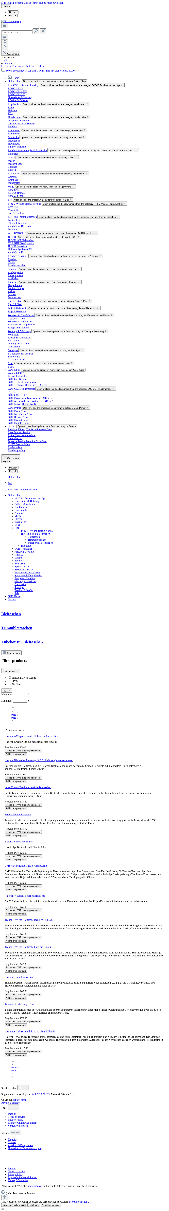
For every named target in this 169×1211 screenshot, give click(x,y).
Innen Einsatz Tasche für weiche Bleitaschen (28, 787)
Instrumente (21, 522)
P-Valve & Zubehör (25, 504)
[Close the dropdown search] (43, 31)
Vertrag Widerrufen (18, 1125)
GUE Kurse (14, 596)
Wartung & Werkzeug (26, 581)
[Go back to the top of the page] (4, 1197)
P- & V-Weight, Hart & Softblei (37, 530)
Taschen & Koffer (24, 590)
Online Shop (14, 495)
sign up (8, 63)
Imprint (12, 1113)
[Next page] (12, 721)
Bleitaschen (34, 536)
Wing (17, 524)
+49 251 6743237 (41, 1094)
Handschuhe (21, 510)
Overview (6, 66)
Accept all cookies (51, 1205)
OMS (15, 681)
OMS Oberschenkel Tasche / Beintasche (26, 865)
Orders (40, 66)
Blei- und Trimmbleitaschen (35, 533)
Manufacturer (9, 671)
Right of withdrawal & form (22, 1122)
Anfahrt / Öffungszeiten (20, 1145)
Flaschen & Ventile (24, 551)
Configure (34, 1205)
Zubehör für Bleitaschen (40, 542)
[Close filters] (2, 668)
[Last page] (12, 724)
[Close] (2, 1209)
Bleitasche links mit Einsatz (19, 841)
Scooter (18, 560)
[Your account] (4, 47)
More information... (79, 1201)
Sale (17, 593)
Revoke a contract (10, 1102)
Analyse (19, 554)
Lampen (19, 557)
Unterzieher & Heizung (27, 501)
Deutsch (13, 12)
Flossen (18, 519)
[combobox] (16, 32)
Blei (17, 527)
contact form (19, 1099)
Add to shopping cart (16, 754)
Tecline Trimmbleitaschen (18, 814)
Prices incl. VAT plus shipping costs (23, 750)
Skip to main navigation (51, 2)
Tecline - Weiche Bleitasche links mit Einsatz (28, 947)
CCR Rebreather (23, 548)
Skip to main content (12, 2)
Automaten (20, 513)
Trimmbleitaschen (37, 539)
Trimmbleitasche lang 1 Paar (19, 1004)
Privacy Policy (15, 1119)
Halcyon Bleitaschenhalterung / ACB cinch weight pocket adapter (39, 760)
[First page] (12, 708)
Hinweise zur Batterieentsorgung (25, 1148)
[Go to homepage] (11, 21)
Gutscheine (20, 584)
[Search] (36, 31)
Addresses (31, 66)
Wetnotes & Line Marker (27, 572)
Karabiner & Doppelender (28, 575)
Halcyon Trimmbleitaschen (19, 977)
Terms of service (16, 1116)
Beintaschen (21, 563)
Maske (18, 516)
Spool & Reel (22, 566)
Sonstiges (19, 587)
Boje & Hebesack (24, 569)
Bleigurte (26, 545)
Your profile (18, 66)
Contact (12, 1142)
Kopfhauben (21, 507)
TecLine (16, 684)
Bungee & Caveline (25, 578)
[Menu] (4, 25)
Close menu (13, 54)
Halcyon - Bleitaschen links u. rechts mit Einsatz (30, 1031)
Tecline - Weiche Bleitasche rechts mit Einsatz (28, 919)
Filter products (13, 653)
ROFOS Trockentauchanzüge (30, 498)
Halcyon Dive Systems (24, 677)
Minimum (15, 694)
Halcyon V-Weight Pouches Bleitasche (25, 895)
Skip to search (31, 2)
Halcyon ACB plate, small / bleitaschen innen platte (31, 736)
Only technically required (14, 1205)
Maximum (15, 700)
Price (5, 691)
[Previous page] (12, 711)
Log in (4, 60)
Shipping (12, 1139)
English (12, 15)
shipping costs (35, 1186)
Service (12, 599)
